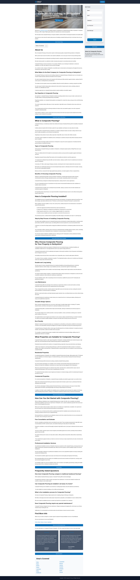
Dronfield (61, 566)
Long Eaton (38, 569)
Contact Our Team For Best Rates (59, 117)
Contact (102, 1)
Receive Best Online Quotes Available (59, 238)
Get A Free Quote (59, 553)
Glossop (61, 572)
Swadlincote (38, 572)
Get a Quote (58, 20)
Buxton (61, 570)
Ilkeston (42, 522)
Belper (39, 522)
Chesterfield (62, 561)
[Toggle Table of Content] (45, 46)
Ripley (37, 570)
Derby (36, 522)
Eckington (61, 568)
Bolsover (61, 563)
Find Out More (59, 467)
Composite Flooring (43, 30)
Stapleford (49, 522)
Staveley (61, 565)
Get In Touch (94, 46)
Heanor (45, 522)
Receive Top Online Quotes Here (59, 394)
